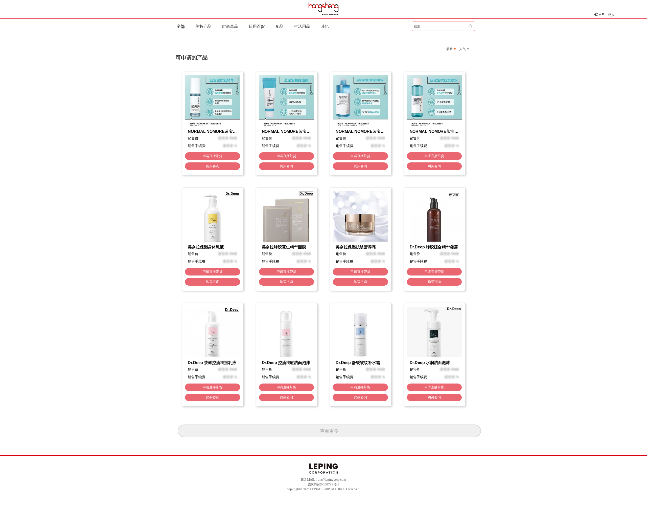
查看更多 (329, 431)
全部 (181, 26)
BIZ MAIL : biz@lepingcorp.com (323, 479)
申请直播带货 (212, 156)
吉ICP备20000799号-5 (323, 484)
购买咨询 (212, 166)
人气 (462, 49)
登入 (611, 15)
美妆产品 (203, 26)
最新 (449, 49)
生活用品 (302, 26)
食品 (279, 26)
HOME (598, 15)
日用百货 (257, 26)
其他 (325, 26)
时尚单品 (230, 26)
